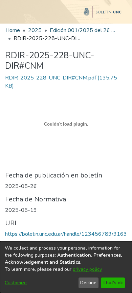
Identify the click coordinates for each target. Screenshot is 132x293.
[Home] (66, 14)
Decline (88, 283)
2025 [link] (35, 30)
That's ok (113, 283)
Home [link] (12, 30)
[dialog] (66, 267)
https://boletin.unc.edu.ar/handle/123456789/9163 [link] (66, 234)
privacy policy (87, 269)
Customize (16, 283)
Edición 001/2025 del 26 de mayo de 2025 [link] (83, 30)
